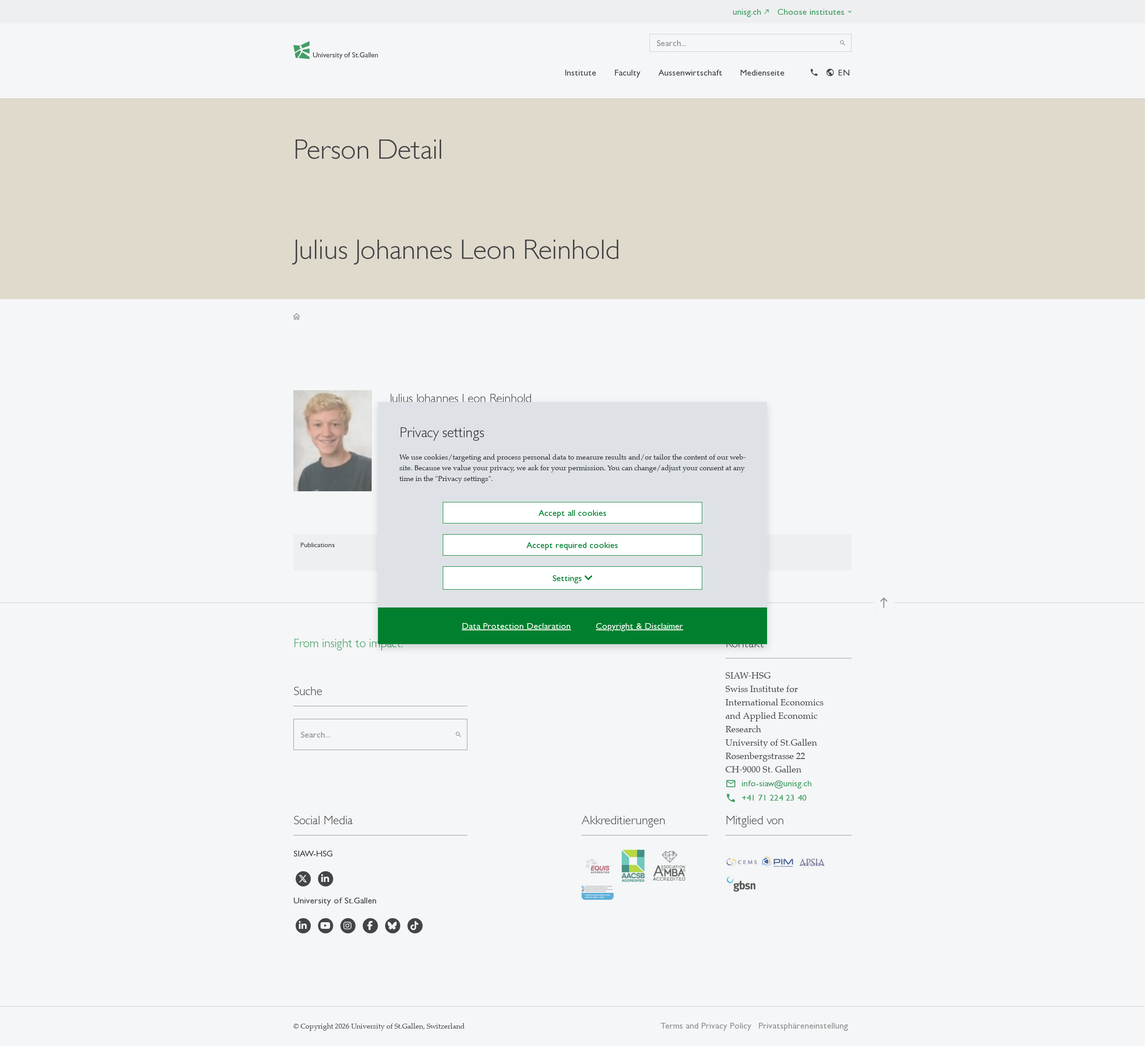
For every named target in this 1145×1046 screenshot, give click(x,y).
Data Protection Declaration (516, 625)
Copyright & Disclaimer (639, 625)
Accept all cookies (572, 512)
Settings (568, 578)
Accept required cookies (572, 545)
